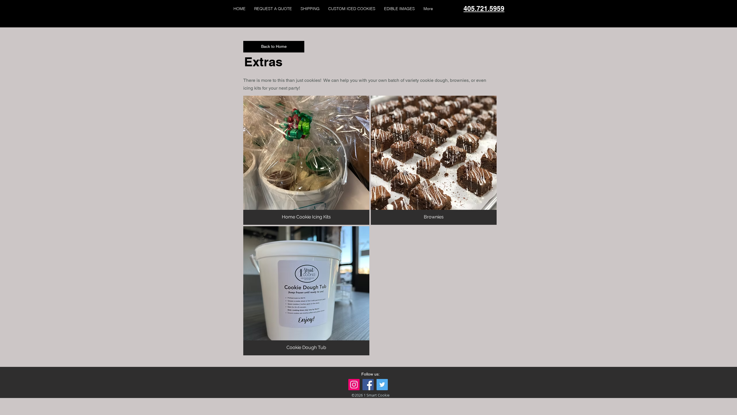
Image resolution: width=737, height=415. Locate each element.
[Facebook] (368, 384)
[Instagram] (354, 384)
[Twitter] (382, 384)
